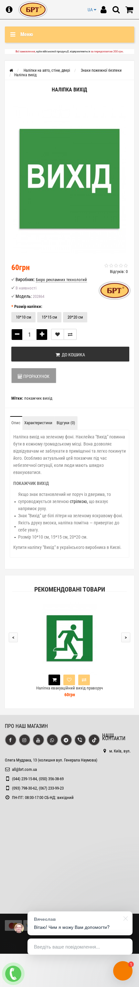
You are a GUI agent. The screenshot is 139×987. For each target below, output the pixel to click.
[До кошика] (54, 680)
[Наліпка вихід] (69, 179)
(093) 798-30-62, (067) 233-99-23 (38, 788)
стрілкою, (79, 501)
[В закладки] (57, 334)
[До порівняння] (70, 334)
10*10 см (23, 317)
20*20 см (75, 317)
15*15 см (49, 317)
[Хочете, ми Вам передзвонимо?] (13, 973)
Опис (15, 422)
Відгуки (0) (66, 422)
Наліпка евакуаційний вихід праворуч (69, 688)
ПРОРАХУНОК (35, 376)
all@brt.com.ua (24, 769)
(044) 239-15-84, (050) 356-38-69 (38, 778)
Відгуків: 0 (119, 271)
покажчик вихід (38, 398)
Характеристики (38, 422)
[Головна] (11, 70)
